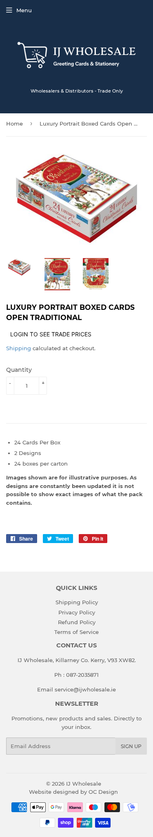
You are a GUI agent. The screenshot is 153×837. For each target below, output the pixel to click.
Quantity (19, 369)
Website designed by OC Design (73, 791)
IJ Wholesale (83, 783)
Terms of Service (76, 632)
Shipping (18, 348)
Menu (24, 10)
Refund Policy (76, 622)
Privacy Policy (76, 612)
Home (14, 123)
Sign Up (131, 746)
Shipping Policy (76, 602)
